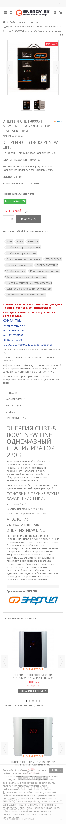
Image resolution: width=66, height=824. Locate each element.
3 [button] (33, 701)
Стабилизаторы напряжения (24, 247)
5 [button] (39, 701)
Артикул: (7, 135)
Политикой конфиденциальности (40, 807)
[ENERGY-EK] (33, 12)
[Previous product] (60, 35)
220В (9, 241)
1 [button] (26, 701)
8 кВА (20, 241)
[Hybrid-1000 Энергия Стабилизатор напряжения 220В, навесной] (33, 736)
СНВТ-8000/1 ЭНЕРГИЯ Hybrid (23, 524)
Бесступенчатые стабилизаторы (26, 294)
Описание (12, 392)
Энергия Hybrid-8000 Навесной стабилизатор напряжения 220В (33, 676)
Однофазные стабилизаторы (24, 259)
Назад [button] (9, 67)
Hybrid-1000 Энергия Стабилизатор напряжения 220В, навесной (33, 763)
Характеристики (16, 399)
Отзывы (10, 411)
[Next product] (62, 35)
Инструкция (13, 405)
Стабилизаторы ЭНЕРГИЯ (21, 253)
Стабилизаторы (16, 271)
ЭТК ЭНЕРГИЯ (53, 259)
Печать (11, 231)
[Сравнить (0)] (60, 4)
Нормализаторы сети (19, 265)
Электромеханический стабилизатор (29, 288)
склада (32, 349)
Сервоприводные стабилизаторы (27, 277)
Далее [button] (56, 67)
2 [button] (29, 701)
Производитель (16, 418)
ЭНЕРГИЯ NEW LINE (47, 265)
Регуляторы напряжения (44, 271)
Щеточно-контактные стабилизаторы (29, 282)
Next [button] (61, 661)
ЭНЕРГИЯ (33, 241)
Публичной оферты (42, 804)
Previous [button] (4, 661)
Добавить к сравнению (35, 231)
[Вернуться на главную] (4, 22)
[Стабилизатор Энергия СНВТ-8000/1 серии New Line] (26, 104)
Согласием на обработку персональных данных (27, 812)
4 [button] (36, 701)
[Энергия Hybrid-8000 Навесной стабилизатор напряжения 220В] (33, 649)
